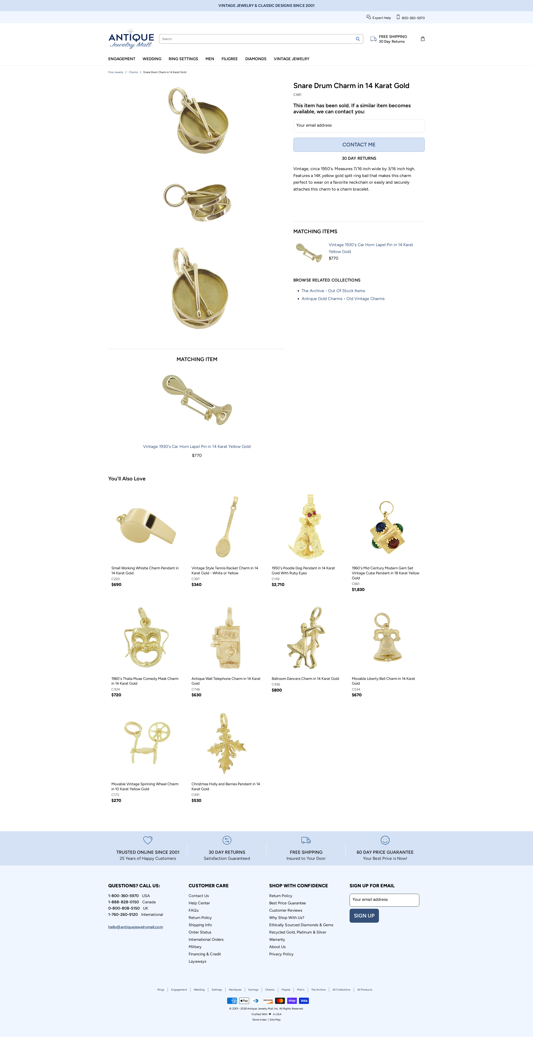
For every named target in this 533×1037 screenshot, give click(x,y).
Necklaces (235, 989)
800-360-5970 (412, 18)
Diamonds (255, 58)
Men (209, 58)
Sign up (364, 915)
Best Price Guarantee (287, 903)
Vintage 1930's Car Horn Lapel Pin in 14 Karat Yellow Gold (197, 446)
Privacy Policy (281, 954)
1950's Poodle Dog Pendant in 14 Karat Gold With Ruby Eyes (303, 570)
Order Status (200, 932)
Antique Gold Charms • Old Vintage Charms (343, 298)
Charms (270, 989)
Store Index (259, 1019)
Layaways (197, 961)
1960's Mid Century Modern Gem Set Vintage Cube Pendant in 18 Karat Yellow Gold (385, 573)
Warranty (277, 939)
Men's (300, 989)
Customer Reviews (286, 910)
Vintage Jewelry (291, 58)
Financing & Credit (205, 954)
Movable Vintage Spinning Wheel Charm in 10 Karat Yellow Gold (144, 786)
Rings (160, 989)
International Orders (206, 939)
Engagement (121, 58)
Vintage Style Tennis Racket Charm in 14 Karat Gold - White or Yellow (225, 570)
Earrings (253, 989)
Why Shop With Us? (286, 917)
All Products (364, 989)
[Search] (357, 39)
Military (195, 946)
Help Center (199, 903)
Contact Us (199, 895)
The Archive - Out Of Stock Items (333, 290)
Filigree (230, 58)
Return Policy (200, 917)
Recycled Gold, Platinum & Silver (297, 932)
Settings (217, 989)
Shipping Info (200, 924)
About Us (277, 946)
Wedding (152, 58)
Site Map (275, 1019)
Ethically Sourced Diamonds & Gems (301, 924)
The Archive (318, 989)
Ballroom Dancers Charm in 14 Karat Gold (305, 678)
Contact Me (359, 144)
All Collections (341, 989)
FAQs (193, 910)
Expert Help (381, 18)
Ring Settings (183, 58)
